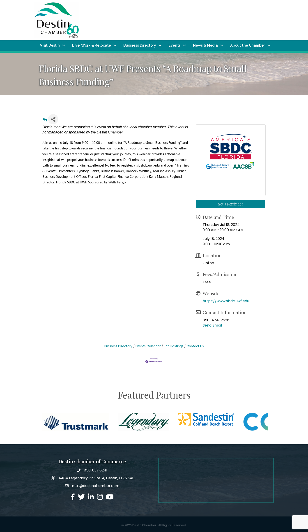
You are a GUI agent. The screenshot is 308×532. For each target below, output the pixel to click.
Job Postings (173, 346)
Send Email (212, 325)
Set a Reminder (230, 204)
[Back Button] (45, 120)
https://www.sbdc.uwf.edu (226, 301)
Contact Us (195, 346)
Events (174, 45)
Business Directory (139, 45)
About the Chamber (247, 45)
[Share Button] (53, 119)
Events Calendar (148, 346)
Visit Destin (50, 45)
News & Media (205, 45)
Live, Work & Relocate (91, 45)
